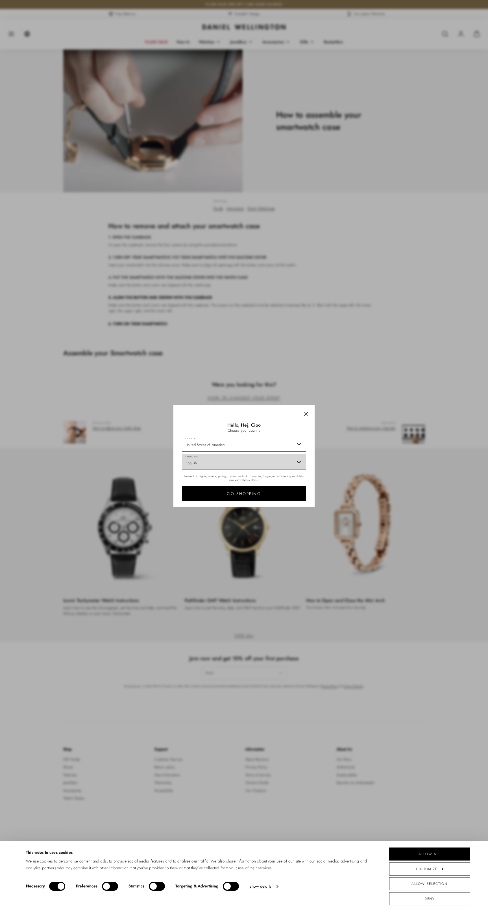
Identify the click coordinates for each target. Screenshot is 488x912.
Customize (426, 868)
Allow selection (429, 883)
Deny (429, 898)
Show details (260, 886)
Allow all (430, 853)
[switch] (110, 886)
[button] (306, 414)
